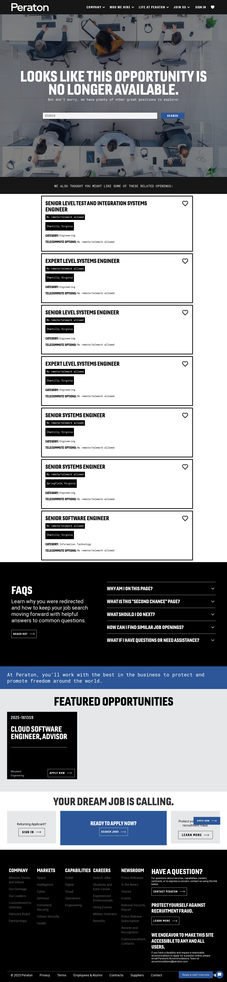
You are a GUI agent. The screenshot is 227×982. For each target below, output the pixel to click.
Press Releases (132, 878)
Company (18, 870)
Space (41, 878)
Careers (101, 870)
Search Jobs (102, 878)
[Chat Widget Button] (219, 974)
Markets (46, 870)
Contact (156, 975)
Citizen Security (48, 916)
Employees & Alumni (87, 975)
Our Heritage (18, 889)
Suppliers (137, 975)
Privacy (45, 975)
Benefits (99, 921)
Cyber (41, 891)
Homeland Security (44, 907)
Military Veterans (105, 914)
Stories (126, 891)
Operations (73, 898)
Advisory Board (19, 914)
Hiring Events (102, 907)
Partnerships (18, 921)
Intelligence (45, 884)
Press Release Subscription (131, 919)
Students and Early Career (102, 887)
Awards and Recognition (129, 930)
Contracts (116, 975)
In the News (129, 884)
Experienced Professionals (103, 898)
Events (126, 898)
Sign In (200, 7)
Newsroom (132, 870)
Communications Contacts (133, 941)
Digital (69, 884)
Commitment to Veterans (20, 905)
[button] (95, 7)
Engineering (73, 905)
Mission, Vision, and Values (20, 880)
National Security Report (133, 907)
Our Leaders (17, 896)
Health (41, 923)
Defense (43, 898)
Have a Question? (177, 871)
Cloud (69, 891)
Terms (61, 975)
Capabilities (78, 870)
